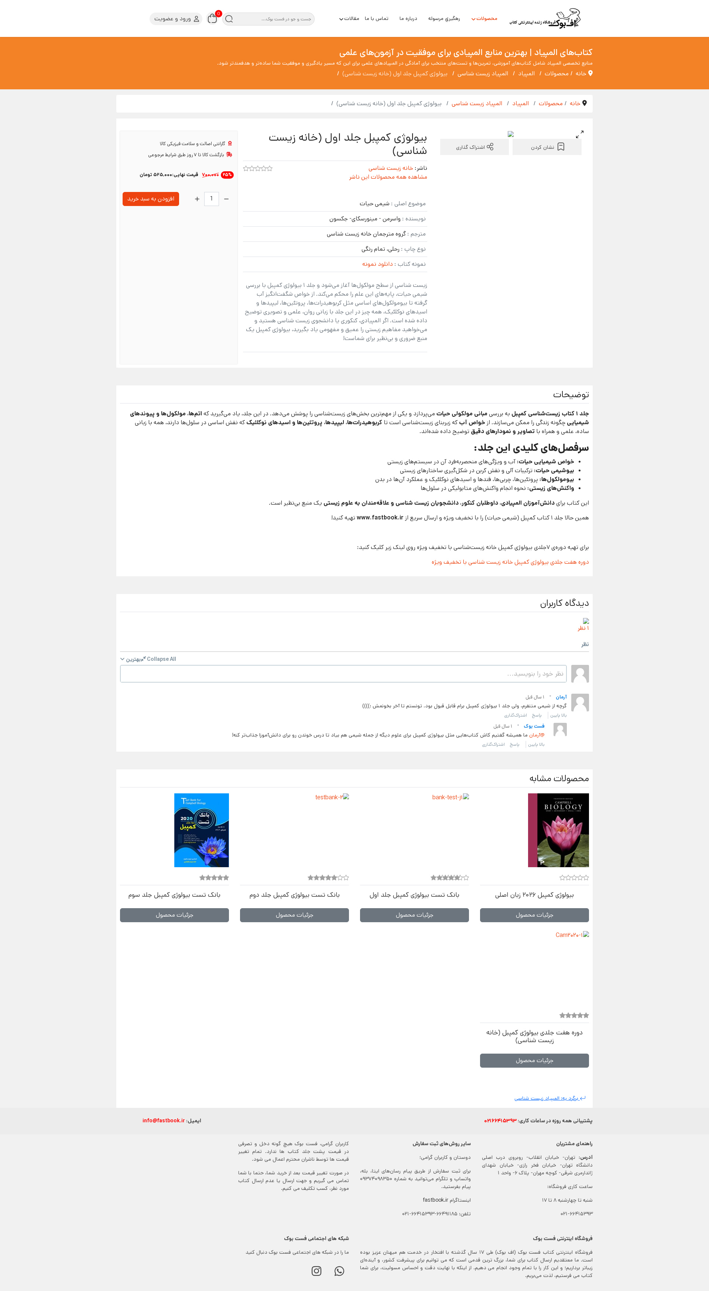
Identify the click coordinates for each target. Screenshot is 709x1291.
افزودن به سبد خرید (150, 199)
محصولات (486, 18)
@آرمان (537, 735)
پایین (555, 715)
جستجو (228, 19)
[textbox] (343, 673)
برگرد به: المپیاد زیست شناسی (547, 1098)
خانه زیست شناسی (391, 168)
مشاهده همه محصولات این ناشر (388, 177)
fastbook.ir (435, 1200)
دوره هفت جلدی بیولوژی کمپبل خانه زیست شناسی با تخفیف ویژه (510, 562)
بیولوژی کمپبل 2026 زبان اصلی (534, 895)
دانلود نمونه (377, 264)
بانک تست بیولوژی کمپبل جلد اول (414, 895)
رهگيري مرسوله (444, 18)
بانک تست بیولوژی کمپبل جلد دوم (295, 895)
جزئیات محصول (535, 915)
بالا (564, 715)
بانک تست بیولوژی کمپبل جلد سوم (174, 895)
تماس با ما (376, 18)
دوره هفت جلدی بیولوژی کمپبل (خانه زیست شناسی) (534, 1036)
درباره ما (408, 18)
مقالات (351, 18)
